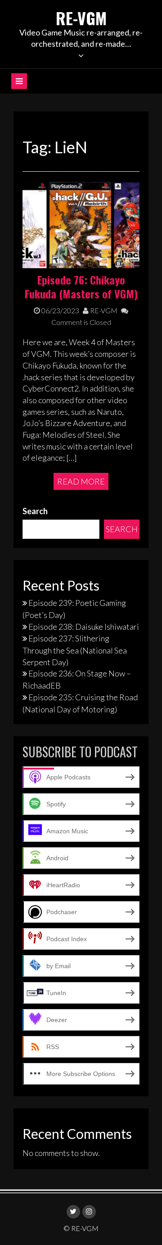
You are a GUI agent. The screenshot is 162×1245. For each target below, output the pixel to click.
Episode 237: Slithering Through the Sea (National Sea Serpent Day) (74, 650)
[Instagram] (89, 1211)
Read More (81, 481)
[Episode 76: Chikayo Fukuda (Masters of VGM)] (81, 226)
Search (35, 511)
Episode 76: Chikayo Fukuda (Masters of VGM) (81, 286)
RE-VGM (81, 18)
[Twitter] (73, 1211)
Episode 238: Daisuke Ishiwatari (83, 626)
